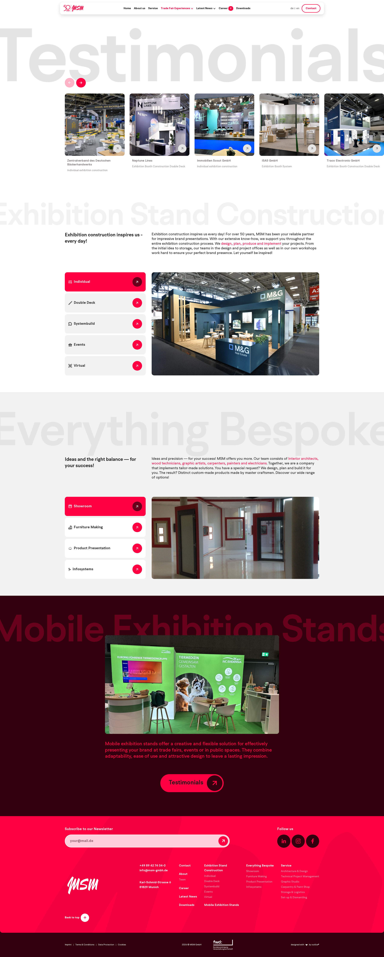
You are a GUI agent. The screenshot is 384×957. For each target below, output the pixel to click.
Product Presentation (259, 881)
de (292, 8)
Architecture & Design (294, 871)
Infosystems (253, 887)
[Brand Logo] (74, 8)
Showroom (252, 871)
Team (182, 879)
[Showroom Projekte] (235, 538)
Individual (210, 876)
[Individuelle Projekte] (235, 323)
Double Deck (212, 881)
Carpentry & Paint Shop (295, 887)
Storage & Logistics (293, 892)
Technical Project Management (300, 876)
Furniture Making (256, 876)
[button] (177, 8)
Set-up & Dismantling (294, 897)
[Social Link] (283, 841)
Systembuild (211, 886)
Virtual (208, 897)
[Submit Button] (223, 841)
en (297, 8)
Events (208, 891)
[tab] (105, 281)
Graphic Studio (290, 881)
